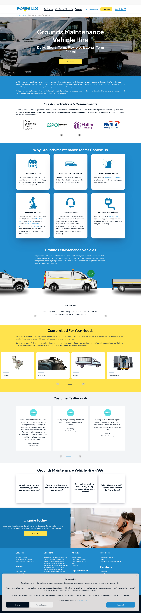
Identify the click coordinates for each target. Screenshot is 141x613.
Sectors (23, 15)
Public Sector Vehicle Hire (24, 559)
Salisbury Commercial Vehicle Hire (54, 563)
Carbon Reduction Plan (79, 561)
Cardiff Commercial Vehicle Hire (54, 559)
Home (18, 15)
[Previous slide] (61, 135)
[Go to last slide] (35, 316)
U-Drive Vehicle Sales (107, 557)
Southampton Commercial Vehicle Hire (56, 565)
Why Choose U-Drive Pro (64, 9)
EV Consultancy (114, 216)
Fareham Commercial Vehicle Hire (54, 571)
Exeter (28, 226)
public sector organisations (63, 84)
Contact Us (103, 571)
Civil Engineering (21, 571)
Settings (17, 605)
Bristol (21, 221)
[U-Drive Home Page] (27, 9)
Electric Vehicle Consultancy (25, 561)
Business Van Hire (21, 557)
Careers (74, 565)
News (73, 563)
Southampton (35, 224)
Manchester (39, 219)
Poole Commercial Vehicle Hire (53, 569)
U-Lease (103, 559)
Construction (20, 573)
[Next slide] (79, 135)
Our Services (48, 9)
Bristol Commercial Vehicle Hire (54, 561)
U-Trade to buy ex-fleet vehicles (110, 561)
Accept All (120, 605)
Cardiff (29, 221)
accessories (108, 177)
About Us (78, 9)
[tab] (70, 384)
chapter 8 (117, 177)
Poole (27, 224)
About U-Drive (76, 557)
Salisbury (22, 226)
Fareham (37, 226)
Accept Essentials (41, 605)
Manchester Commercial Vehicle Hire (55, 557)
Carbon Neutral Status (79, 559)
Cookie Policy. (82, 600)
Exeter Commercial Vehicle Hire (54, 567)
